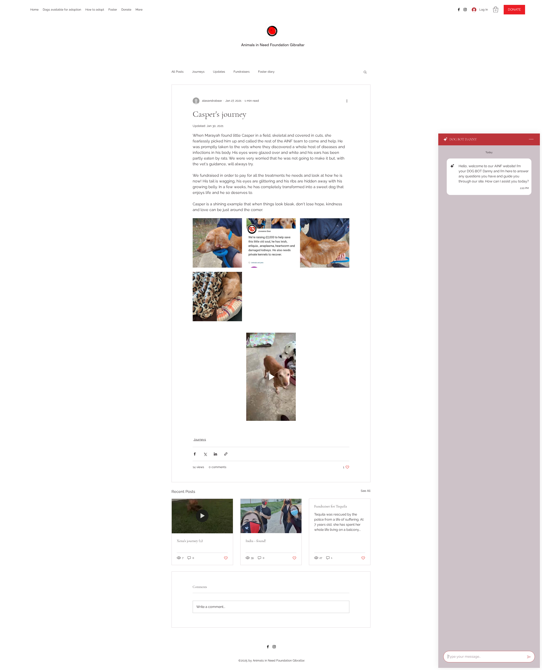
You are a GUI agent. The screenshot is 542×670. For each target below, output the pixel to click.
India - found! (256, 540)
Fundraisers (242, 71)
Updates (219, 71)
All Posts (177, 71)
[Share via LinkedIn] (215, 454)
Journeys (198, 71)
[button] (495, 9)
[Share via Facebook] (195, 454)
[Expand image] (217, 243)
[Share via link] (226, 454)
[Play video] (271, 377)
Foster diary (266, 71)
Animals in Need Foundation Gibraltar (272, 45)
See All (366, 490)
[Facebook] (459, 9)
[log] (489, 396)
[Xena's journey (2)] (202, 516)
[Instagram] (465, 9)
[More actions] (346, 100)
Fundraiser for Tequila (330, 506)
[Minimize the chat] (531, 139)
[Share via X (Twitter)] (205, 454)
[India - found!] (271, 516)
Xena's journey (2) (190, 540)
